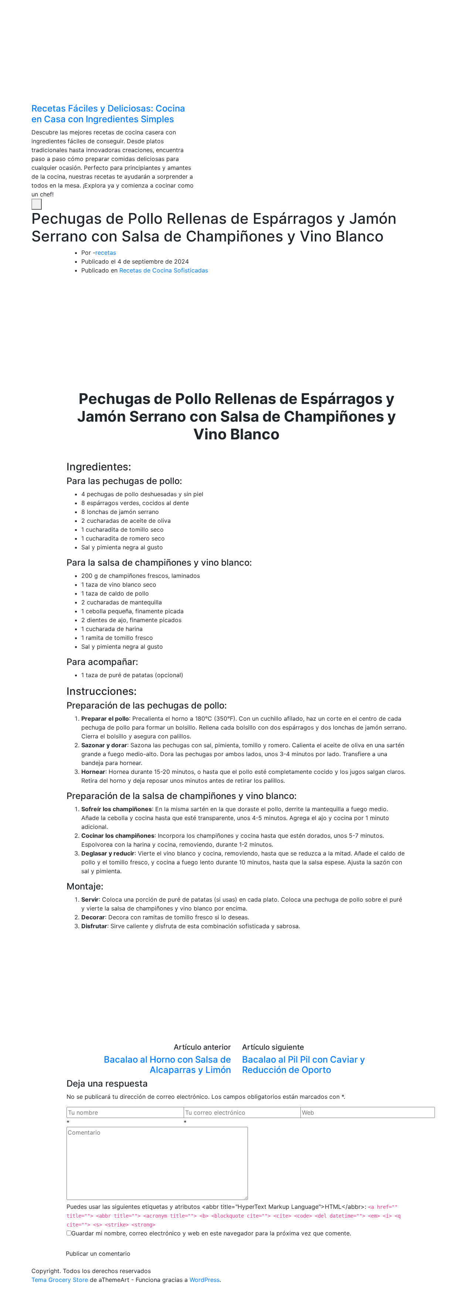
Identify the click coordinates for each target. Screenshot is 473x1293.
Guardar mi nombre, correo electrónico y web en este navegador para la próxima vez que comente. (211, 1233)
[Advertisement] (221, 51)
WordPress (205, 1279)
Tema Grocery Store (59, 1279)
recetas (105, 252)
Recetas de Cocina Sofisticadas (163, 270)
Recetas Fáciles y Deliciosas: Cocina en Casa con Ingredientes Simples (108, 113)
